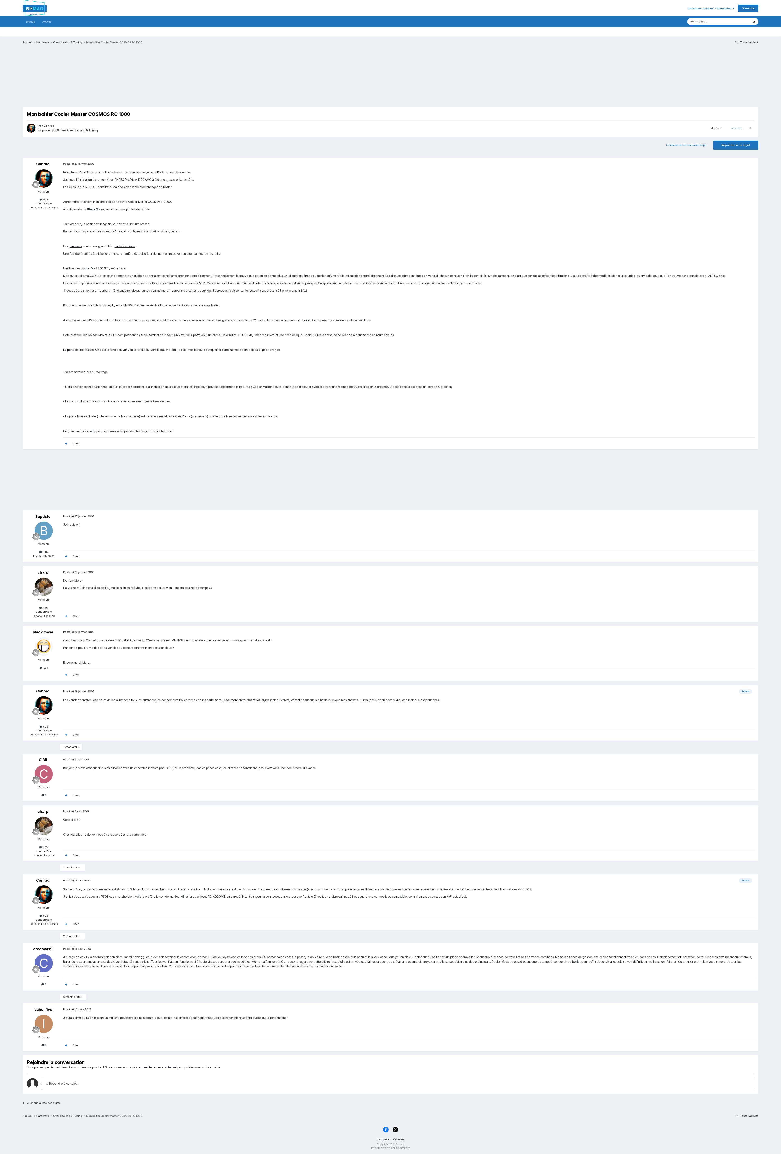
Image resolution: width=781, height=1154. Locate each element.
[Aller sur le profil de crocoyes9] (44, 963)
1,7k (45, 667)
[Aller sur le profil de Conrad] (31, 128)
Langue (382, 1139)
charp (43, 572)
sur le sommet (150, 335)
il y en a (117, 305)
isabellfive (43, 1009)
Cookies (398, 1139)
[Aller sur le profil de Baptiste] (44, 531)
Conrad (49, 125)
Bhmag (30, 21)
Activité (47, 21)
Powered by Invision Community (390, 1148)
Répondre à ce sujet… (63, 1083)
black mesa (43, 632)
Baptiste (42, 516)
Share (717, 128)
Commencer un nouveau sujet (686, 145)
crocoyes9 (43, 949)
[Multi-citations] (66, 443)
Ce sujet (739, 21)
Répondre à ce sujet (735, 145)
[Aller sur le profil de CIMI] (44, 774)
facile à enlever (125, 246)
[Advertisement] (97, 78)
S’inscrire (748, 8)
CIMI (43, 760)
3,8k (45, 552)
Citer (76, 443)
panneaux (75, 246)
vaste (85, 268)
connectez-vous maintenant (158, 1067)
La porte (68, 349)
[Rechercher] (753, 21)
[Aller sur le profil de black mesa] (44, 646)
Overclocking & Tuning (82, 130)
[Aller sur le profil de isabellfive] (44, 1024)
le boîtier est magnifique (99, 224)
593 (45, 199)
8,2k (45, 607)
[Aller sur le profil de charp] (44, 587)
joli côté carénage (300, 275)
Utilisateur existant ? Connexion (710, 8)
